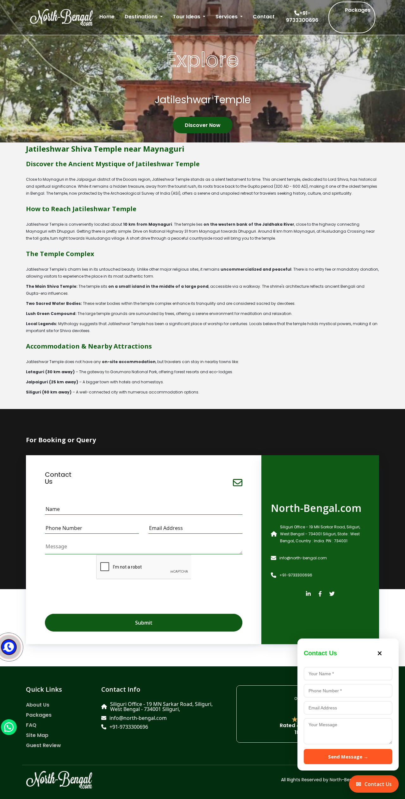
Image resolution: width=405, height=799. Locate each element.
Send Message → (348, 756)
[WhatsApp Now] (9, 726)
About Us (37, 704)
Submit (144, 622)
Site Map (37, 735)
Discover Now (203, 125)
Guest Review (43, 745)
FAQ (31, 725)
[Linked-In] (308, 594)
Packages (358, 10)
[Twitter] (332, 594)
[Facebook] (320, 594)
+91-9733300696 (302, 17)
